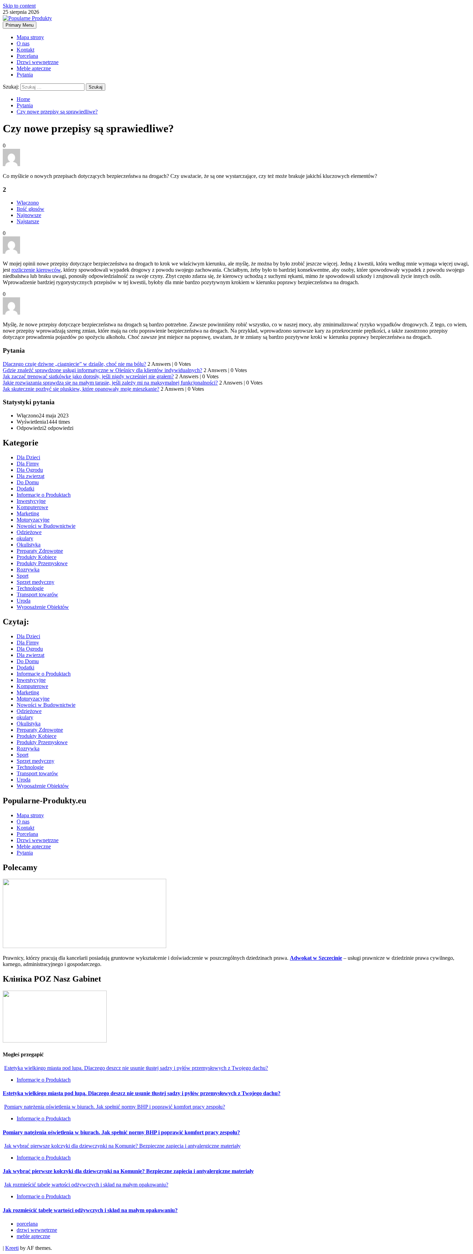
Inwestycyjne (31, 501)
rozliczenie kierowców (36, 270)
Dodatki (25, 488)
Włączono (28, 203)
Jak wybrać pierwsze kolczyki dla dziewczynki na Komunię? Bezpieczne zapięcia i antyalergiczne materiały (122, 1146)
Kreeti (12, 1248)
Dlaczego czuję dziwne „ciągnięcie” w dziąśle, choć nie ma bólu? (74, 364)
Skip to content (19, 6)
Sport (22, 576)
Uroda (23, 601)
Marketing (28, 513)
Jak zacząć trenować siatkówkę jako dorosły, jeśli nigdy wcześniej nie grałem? (88, 376)
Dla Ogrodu (30, 470)
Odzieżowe (29, 532)
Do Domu (28, 482)
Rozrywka (28, 569)
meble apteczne (33, 1236)
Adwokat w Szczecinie (316, 958)
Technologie (30, 588)
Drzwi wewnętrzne (38, 62)
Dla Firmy (28, 464)
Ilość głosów (30, 209)
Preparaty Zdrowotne (40, 551)
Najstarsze (28, 221)
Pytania (25, 75)
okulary (25, 538)
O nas (23, 43)
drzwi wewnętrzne (37, 1230)
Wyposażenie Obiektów (43, 607)
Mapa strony (30, 37)
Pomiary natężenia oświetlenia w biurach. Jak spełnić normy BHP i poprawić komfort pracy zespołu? (114, 1107)
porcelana (27, 1224)
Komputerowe (32, 507)
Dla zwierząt (30, 476)
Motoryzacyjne (33, 520)
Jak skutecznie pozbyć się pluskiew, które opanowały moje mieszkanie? (81, 389)
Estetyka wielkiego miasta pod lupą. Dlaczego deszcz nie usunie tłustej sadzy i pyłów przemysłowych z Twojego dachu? (136, 1068)
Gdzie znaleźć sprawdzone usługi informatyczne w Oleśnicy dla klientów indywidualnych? (102, 370)
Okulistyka (29, 545)
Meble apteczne (34, 68)
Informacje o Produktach (44, 495)
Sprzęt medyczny (35, 582)
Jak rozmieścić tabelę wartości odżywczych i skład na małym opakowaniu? (86, 1185)
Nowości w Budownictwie (46, 526)
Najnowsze (29, 215)
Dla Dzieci (28, 457)
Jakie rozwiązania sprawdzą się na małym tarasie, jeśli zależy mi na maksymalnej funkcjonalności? (110, 383)
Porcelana (27, 56)
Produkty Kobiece (36, 557)
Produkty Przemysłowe (42, 563)
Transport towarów (37, 594)
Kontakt (25, 50)
